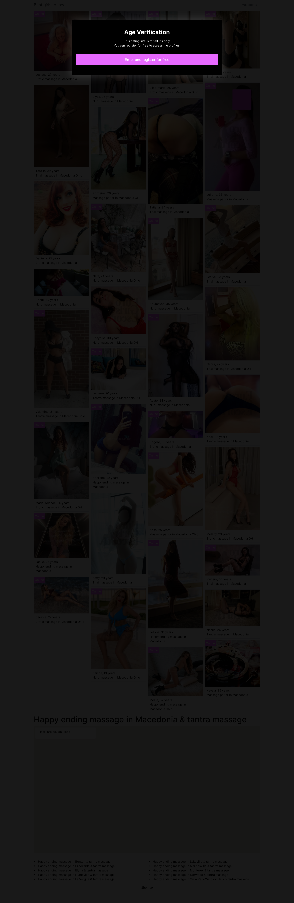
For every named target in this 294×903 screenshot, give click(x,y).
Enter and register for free (147, 60)
